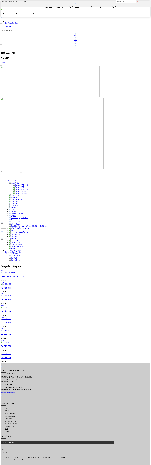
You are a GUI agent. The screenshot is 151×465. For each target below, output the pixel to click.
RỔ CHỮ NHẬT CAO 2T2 (12, 276)
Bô (12, 230)
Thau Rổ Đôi (15, 209)
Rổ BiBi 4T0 (6, 334)
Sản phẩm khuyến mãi (12, 262)
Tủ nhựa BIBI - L (20, 191)
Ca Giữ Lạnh (15, 240)
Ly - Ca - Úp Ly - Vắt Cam (19, 218)
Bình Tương (15, 236)
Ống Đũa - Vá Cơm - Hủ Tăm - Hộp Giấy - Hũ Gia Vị (28, 226)
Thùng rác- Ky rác (17, 199)
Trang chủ (47, 7)
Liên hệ (113, 7)
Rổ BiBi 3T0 (6, 358)
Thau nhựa (14, 205)
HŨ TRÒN (14, 258)
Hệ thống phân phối (75, 7)
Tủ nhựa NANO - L (21, 185)
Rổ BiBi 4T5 (6, 323)
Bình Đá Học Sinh (17, 246)
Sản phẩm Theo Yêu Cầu (81, 15)
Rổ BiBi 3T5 (6, 346)
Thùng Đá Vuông (16, 244)
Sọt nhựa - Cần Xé (17, 214)
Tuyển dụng (102, 7)
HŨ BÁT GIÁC (16, 260)
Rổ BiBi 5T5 (6, 299)
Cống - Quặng (15, 224)
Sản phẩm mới (11, 15)
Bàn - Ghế (14, 197)
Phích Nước (14, 220)
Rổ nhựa (13, 207)
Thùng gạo (14, 201)
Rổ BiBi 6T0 (6, 288)
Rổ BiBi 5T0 (6, 311)
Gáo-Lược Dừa (16, 222)
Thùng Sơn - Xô (16, 203)
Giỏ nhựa (14, 212)
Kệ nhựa (13, 216)
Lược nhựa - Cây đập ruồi (19, 232)
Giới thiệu (59, 7)
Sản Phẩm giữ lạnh (43, 15)
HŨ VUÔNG (15, 256)
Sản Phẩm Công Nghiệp (61, 15)
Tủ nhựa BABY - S (21, 189)
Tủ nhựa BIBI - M (21, 193)
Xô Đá (13, 248)
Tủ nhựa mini (15, 195)
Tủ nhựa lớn (15, 183)
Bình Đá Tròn (15, 242)
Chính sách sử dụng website (8, 392)
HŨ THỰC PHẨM (97, 15)
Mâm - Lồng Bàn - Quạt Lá (20, 228)
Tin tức (90, 7)
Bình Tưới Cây (16, 234)
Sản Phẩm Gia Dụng (26, 15)
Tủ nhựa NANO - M (21, 187)
